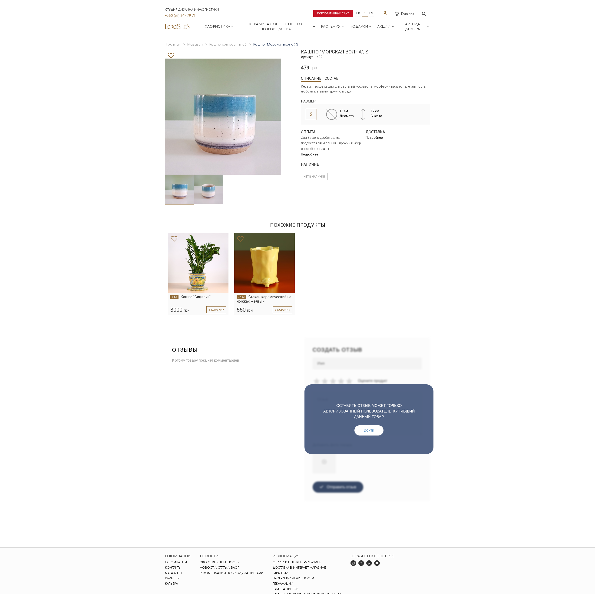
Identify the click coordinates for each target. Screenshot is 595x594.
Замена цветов (285, 589)
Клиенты (172, 578)
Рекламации (283, 583)
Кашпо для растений (228, 44)
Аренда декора (412, 27)
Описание (311, 78)
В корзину (216, 309)
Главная (173, 44)
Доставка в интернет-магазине (299, 567)
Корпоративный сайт (333, 13)
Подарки (359, 26)
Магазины (173, 573)
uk (358, 13)
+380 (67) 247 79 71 (180, 15)
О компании (176, 562)
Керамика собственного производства (275, 27)
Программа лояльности (293, 578)
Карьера (171, 583)
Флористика (217, 26)
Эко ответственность (219, 562)
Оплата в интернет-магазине (297, 562)
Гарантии (280, 573)
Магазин (195, 44)
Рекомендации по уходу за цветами (231, 573)
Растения (330, 26)
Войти (369, 430)
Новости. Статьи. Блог (219, 567)
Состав (331, 78)
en (371, 13)
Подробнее (309, 154)
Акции (383, 26)
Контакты (173, 567)
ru (365, 13)
